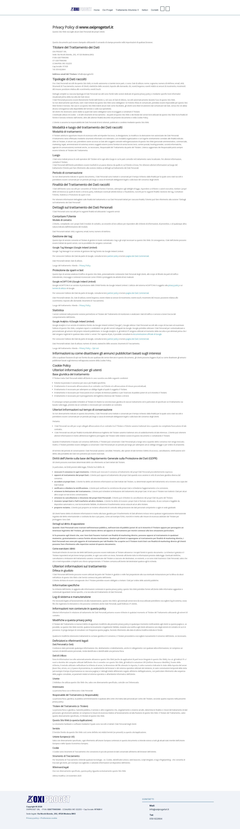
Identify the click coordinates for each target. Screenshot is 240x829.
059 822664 (156, 819)
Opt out (95, 348)
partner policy (112, 256)
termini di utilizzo (59, 288)
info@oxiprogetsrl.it (159, 809)
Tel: (152, 815)
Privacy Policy (84, 265)
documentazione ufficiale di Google (147, 334)
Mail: (152, 805)
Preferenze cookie (49, 818)
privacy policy (173, 285)
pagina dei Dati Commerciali (137, 256)
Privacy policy (32, 818)
